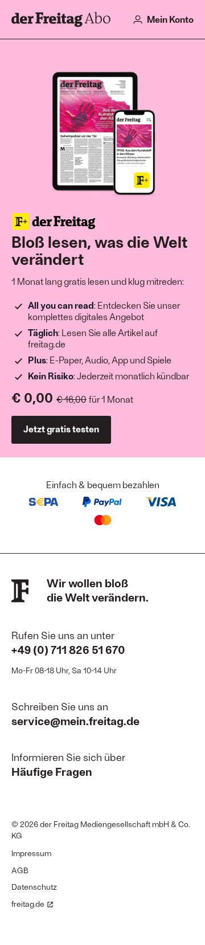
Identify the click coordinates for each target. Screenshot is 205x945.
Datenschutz (34, 886)
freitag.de (27, 904)
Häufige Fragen (51, 771)
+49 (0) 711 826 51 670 (68, 649)
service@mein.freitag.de (75, 720)
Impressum (31, 853)
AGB (19, 870)
